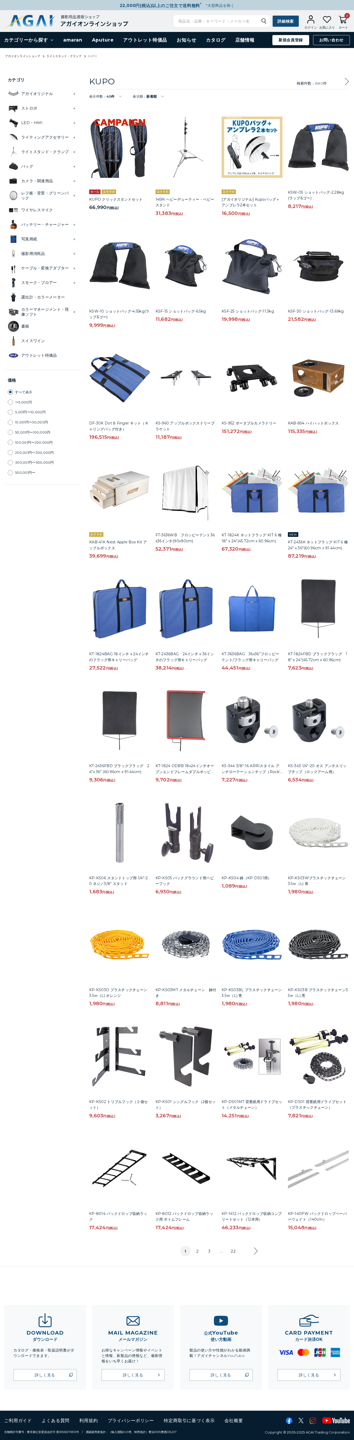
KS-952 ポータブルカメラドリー (249, 423)
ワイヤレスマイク (37, 209)
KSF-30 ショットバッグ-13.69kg (316, 311)
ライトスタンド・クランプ (63, 56)
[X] (301, 1420)
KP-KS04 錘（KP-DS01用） (246, 878)
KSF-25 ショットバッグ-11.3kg (248, 311)
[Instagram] (313, 1420)
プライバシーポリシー (131, 1420)
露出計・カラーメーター (43, 297)
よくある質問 (55, 1420)
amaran (72, 40)
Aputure (103, 40)
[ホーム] (66, 20)
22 (233, 1251)
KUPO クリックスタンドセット (116, 199)
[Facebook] (289, 1420)
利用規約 (88, 1420)
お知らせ (186, 40)
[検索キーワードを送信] (264, 21)
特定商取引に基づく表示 (189, 1420)
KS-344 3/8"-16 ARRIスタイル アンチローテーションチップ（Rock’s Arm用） (252, 771)
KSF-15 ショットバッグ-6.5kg (180, 311)
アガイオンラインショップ (22, 56)
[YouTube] (336, 1420)
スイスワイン (33, 340)
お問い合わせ (331, 40)
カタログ (216, 40)
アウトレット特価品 (145, 40)
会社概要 (233, 1420)
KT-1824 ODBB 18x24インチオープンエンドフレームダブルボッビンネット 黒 (185, 771)
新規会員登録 (291, 40)
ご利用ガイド (18, 1420)
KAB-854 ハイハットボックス (313, 423)
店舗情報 (245, 40)
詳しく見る (45, 1375)
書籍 (25, 326)
